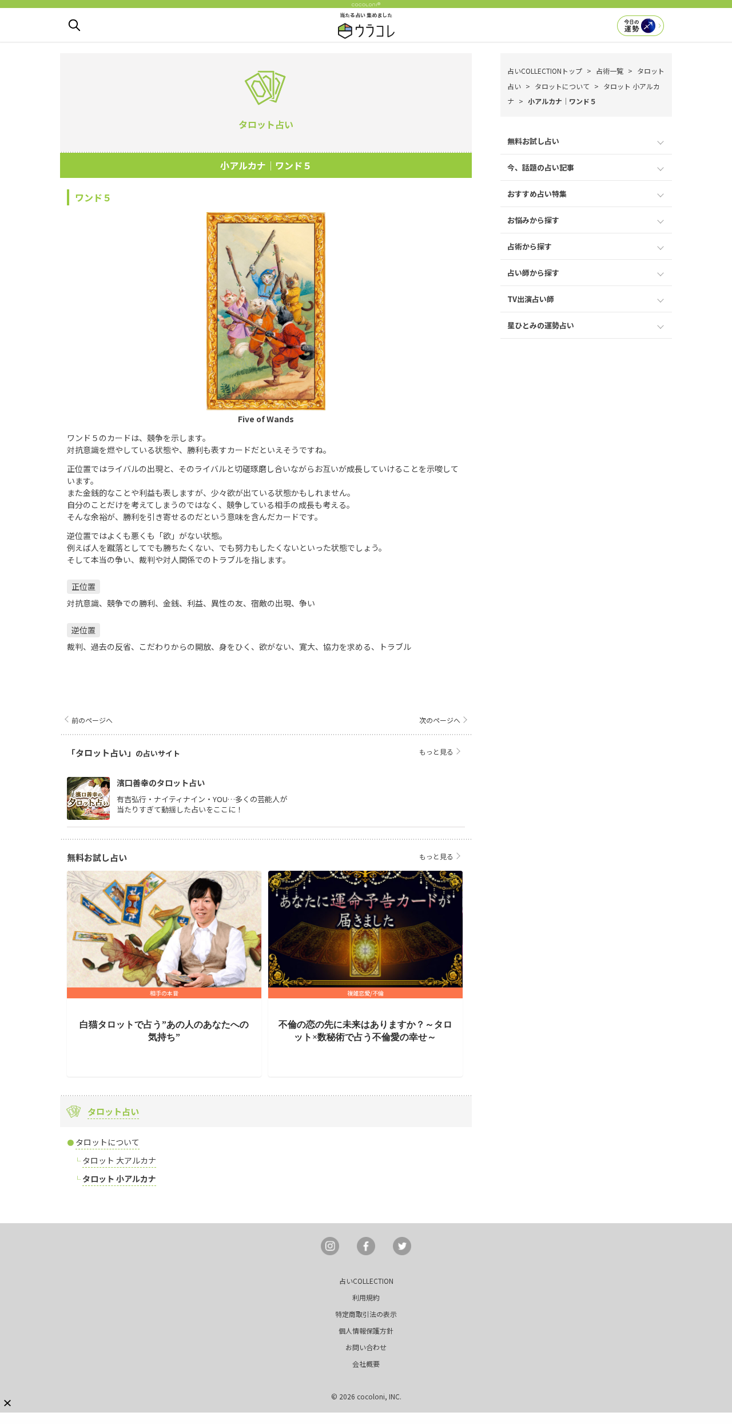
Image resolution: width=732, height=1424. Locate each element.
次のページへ (439, 720)
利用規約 (366, 1297)
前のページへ (92, 720)
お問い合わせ (366, 1347)
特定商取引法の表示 (366, 1314)
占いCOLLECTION (366, 1281)
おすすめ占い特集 (537, 193)
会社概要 (366, 1364)
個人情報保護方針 (366, 1330)
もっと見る (436, 751)
